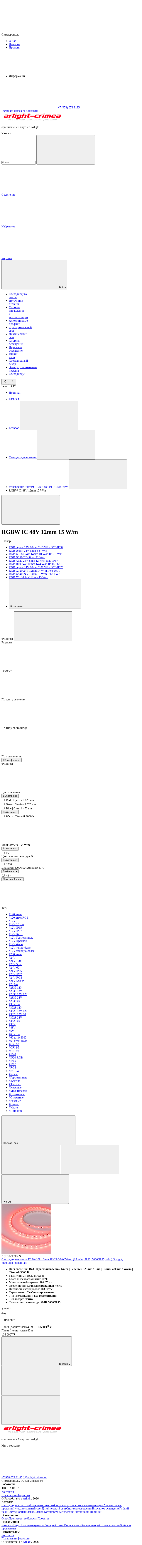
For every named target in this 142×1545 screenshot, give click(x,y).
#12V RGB (16, 934)
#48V (12, 1027)
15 (8, 853)
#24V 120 (15, 960)
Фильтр (7, 1201)
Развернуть (17, 606)
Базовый (7, 670)
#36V (12, 1024)
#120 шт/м (15, 914)
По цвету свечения (13, 699)
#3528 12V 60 (17, 1014)
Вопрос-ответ (72, 1525)
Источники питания (16, 302)
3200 (10, 864)
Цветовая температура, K (17, 856)
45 (8, 875)
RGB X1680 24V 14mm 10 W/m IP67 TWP (35, 554)
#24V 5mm (15, 964)
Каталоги (7, 1525)
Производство (18, 1518)
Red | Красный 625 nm (21, 800)
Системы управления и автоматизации (78, 1505)
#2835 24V (15, 997)
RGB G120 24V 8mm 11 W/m (27, 557)
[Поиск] (65, 150)
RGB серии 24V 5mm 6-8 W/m (28, 550)
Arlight (27, 1498)
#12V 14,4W (16, 924)
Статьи (59, 1525)
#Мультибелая (18, 1090)
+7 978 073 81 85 (11, 1477)
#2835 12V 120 (18, 994)
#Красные (15, 1087)
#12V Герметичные (21, 937)
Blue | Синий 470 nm (20, 808)
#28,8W (13, 984)
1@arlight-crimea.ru (35, 1477)
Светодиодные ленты (15, 1505)
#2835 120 (15, 987)
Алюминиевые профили (18, 322)
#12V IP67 (15, 930)
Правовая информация (15, 1495)
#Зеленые (15, 1084)
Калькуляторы (90, 1525)
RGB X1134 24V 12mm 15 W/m (28, 577)
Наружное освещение (16, 349)
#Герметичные (18, 1077)
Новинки (15, 392)
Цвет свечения (11, 792)
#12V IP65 (15, 927)
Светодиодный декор (21, 1511)
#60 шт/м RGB (18, 1040)
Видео (17, 1525)
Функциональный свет (27, 1508)
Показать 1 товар (12, 879)
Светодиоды (17, 373)
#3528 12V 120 (18, 1010)
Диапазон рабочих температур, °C (23, 867)
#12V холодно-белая (21, 950)
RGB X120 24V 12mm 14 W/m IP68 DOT (34, 570)
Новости (14, 44)
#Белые (13, 1074)
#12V (12, 920)
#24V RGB (16, 977)
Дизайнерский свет (54, 1508)
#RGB (13, 1067)
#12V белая (16, 944)
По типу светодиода (14, 727)
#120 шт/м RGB (19, 917)
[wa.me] (84, 1474)
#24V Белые (16, 980)
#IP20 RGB (16, 1057)
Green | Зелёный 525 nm (22, 804)
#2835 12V (15, 990)
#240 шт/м (15, 954)
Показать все (10, 1143)
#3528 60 (14, 1020)
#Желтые (14, 1080)
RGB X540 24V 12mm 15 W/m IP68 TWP (34, 574)
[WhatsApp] (29, 107)
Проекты (14, 47)
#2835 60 (14, 1000)
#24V (12, 957)
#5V (11, 1030)
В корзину (64, 1364)
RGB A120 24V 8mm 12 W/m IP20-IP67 (33, 560)
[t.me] (29, 1474)
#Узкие (13, 1107)
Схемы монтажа (109, 1525)
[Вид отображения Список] (90, 1159)
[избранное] (30, 1410)
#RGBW (14, 1070)
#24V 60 (14, 967)
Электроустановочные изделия (53, 1511)
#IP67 (12, 1064)
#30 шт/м (14, 1004)
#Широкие (15, 1110)
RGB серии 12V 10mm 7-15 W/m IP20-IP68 (36, 547)
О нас (12, 40)
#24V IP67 (15, 974)
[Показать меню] (49, 415)
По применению (12, 756)
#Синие (14, 1104)
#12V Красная (18, 940)
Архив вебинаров (44, 1525)
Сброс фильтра (11, 760)
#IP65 (12, 1060)
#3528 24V (15, 1017)
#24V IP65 (15, 970)
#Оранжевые (17, 1094)
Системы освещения (16, 342)
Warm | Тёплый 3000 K (21, 816)
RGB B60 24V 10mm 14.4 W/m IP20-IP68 (34, 564)
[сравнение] (30, 1380)
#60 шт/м (14, 1034)
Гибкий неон (13, 355)
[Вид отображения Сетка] (30, 1159)
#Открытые (16, 1097)
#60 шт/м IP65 (17, 1037)
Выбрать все (10, 795)
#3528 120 (15, 1007)
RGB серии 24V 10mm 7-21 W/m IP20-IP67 (36, 567)
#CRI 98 (14, 1050)
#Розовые (15, 1100)
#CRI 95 (14, 1047)
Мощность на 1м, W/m (16, 844)
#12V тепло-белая (20, 947)
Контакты (32, 110)
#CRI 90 (14, 1044)
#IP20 (12, 1054)
